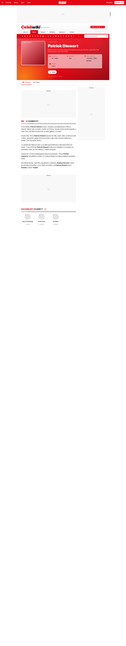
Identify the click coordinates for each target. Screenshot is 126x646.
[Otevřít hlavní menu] (2, 2)
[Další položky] (78, 36)
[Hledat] (106, 36)
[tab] (25, 32)
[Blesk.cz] (63, 2)
